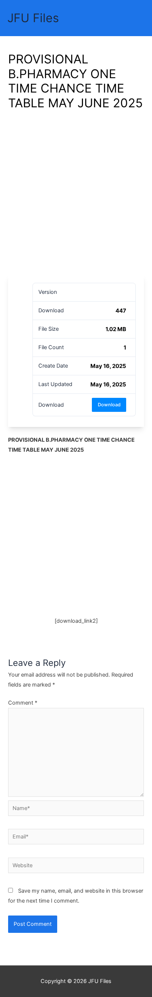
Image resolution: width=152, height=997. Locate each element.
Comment (22, 702)
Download (109, 404)
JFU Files (33, 18)
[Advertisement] (76, 195)
